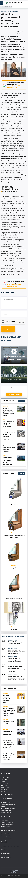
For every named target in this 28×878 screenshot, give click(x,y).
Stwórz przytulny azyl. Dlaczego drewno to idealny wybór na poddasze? (16, 651)
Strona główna (5, 777)
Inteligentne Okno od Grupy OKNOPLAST (8, 723)
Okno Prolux (14, 505)
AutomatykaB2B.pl (6, 836)
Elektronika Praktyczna (7, 838)
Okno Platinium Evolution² (14, 598)
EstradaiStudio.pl (5, 826)
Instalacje (4, 785)
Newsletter (4, 789)
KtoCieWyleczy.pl (5, 857)
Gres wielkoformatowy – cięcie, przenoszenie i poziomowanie (15, 643)
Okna (2, 7)
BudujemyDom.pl (5, 802)
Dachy (3, 781)
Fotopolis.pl (4, 850)
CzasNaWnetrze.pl (6, 812)
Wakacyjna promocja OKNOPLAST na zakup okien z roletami (7, 699)
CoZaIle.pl (3, 806)
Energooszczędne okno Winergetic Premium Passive (14, 536)
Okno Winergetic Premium (14, 568)
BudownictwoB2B (13, 640)
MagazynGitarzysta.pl (7, 822)
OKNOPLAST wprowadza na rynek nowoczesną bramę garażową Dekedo (8, 411)
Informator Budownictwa (8, 808)
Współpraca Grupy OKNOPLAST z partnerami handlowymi (9, 756)
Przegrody (4, 779)
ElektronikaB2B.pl (5, 834)
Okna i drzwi (4, 783)
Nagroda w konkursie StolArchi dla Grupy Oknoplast (9, 448)
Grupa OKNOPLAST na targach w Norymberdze (8, 732)
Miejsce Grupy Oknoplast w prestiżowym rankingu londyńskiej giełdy (8, 460)
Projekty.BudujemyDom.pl (8, 804)
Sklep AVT (17, 876)
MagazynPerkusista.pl (7, 824)
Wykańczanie (5, 787)
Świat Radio (4, 842)
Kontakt (3, 791)
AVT (9, 876)
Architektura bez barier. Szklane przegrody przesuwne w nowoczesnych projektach (16, 669)
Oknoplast (14, 388)
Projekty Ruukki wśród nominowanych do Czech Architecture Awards (15, 660)
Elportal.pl (3, 840)
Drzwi (6, 7)
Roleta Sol (14, 629)
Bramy (10, 7)
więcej (22, 401)
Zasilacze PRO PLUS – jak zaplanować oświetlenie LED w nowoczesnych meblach (16, 678)
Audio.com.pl (4, 820)
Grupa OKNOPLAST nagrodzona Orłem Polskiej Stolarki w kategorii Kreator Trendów (9, 712)
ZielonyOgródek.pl (6, 810)
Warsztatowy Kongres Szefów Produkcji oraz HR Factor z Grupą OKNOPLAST (8, 744)
